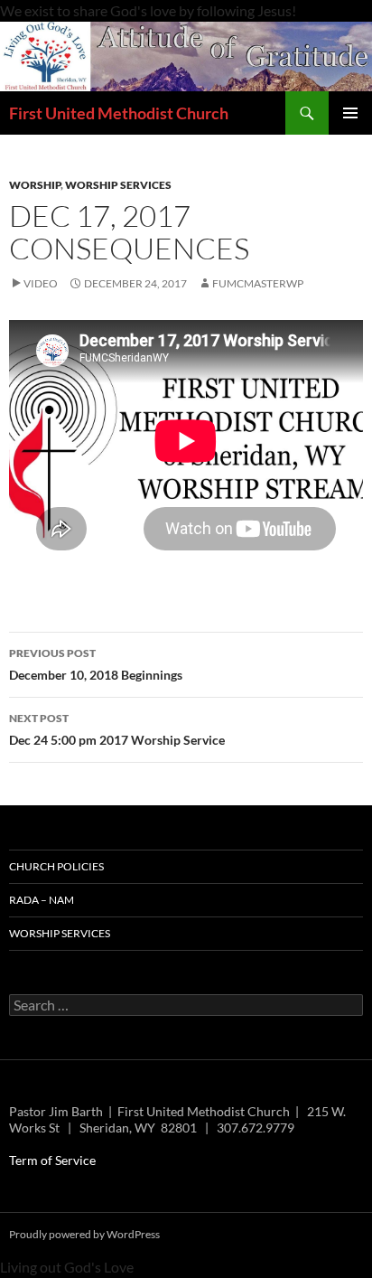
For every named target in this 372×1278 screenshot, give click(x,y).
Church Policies (56, 866)
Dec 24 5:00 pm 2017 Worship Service (117, 729)
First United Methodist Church (118, 113)
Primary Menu (350, 113)
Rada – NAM (41, 900)
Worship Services (118, 185)
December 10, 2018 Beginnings (95, 664)
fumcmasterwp (257, 283)
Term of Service (52, 1160)
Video (40, 283)
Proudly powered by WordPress (84, 1234)
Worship (34, 185)
